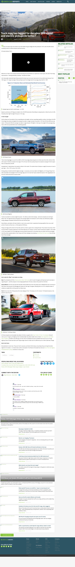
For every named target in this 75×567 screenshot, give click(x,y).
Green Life (59, 1)
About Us (56, 541)
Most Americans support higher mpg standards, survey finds (67, 65)
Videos (37, 542)
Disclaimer (57, 547)
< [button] (69, 78)
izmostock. (45, 555)
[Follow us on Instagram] (46, 374)
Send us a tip (36, 354)
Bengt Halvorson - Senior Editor (10, 375)
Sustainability (28, 544)
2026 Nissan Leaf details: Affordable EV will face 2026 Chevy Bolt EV (21, 478)
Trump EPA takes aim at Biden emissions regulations (69, 52)
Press (56, 544)
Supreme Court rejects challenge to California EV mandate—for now (68, 70)
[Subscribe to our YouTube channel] (48, 374)
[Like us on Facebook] (41, 374)
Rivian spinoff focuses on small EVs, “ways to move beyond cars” (34, 488)
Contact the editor (37, 357)
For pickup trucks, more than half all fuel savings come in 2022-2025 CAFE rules (18, 365)
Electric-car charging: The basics (26, 438)
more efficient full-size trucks (43, 233)
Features (28, 553)
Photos (37, 541)
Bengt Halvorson (7, 39)
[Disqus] (28, 396)
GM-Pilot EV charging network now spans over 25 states (32, 516)
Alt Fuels (28, 550)
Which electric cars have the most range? (28, 465)
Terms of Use (57, 546)
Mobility (27, 542)
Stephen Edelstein (22, 461)
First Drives (33, 1)
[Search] (71, 1)
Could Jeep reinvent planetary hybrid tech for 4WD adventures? (34, 456)
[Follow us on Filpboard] (51, 374)
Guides (53, 1)
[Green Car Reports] (10, 1)
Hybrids (48, 1)
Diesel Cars (28, 552)
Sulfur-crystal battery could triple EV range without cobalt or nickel (35, 525)
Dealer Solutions (39, 547)
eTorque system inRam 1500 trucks (22, 280)
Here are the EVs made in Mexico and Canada (29, 497)
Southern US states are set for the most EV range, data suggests (34, 506)
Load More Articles (7, 535)
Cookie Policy (57, 549)
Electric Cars (41, 1)
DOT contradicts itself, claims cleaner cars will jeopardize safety (70, 60)
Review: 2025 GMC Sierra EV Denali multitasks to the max (32, 447)
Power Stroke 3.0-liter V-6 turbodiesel (41, 335)
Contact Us (57, 542)
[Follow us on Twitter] (44, 374)
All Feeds (47, 541)
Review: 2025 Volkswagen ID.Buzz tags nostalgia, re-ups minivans (15, 367)
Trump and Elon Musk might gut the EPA (71, 56)
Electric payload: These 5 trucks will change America (12, 363)
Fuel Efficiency (4, 355)
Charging (28, 541)
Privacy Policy (57, 550)
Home (2, 10)
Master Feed (47, 542)
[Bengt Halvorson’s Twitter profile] (18, 375)
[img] (42, 363)
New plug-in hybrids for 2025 (26, 429)
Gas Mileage (8, 10)
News (27, 1)
